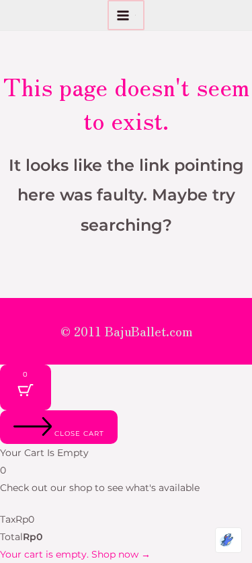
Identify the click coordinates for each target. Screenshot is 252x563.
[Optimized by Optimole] (228, 540)
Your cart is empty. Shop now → (75, 554)
